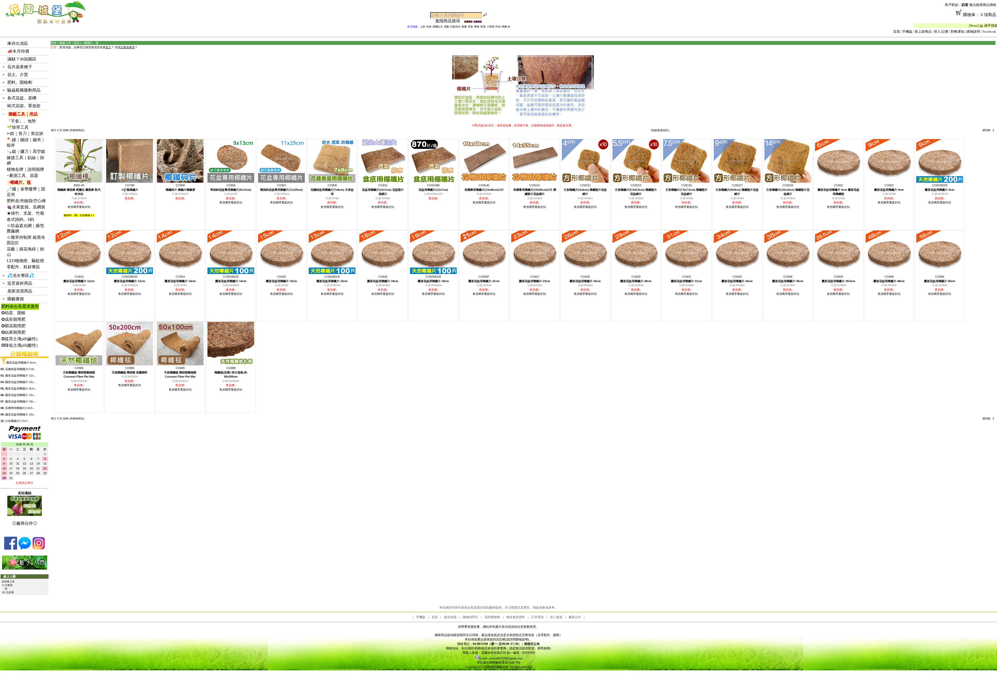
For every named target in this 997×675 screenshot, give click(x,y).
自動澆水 (455, 26)
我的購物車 (492, 617)
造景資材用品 (19, 283)
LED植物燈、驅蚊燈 (25, 260)
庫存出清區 (17, 43)
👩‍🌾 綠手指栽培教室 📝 (958, 26)
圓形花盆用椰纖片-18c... (20, 401)
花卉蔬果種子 (19, 67)
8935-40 (78, 189)
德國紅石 (438, 26)
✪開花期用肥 (13, 326)
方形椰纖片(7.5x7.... (18, 420)
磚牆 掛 (506, 26)
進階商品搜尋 (449, 21)
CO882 (79, 372)
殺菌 (464, 26)
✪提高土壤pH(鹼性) (19, 339)
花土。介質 (17, 74)
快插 (429, 26)
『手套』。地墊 (21, 121)
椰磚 (476, 26)
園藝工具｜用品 (23, 114)
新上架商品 (923, 31)
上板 (422, 26)
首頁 (896, 31)
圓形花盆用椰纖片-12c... (20, 375)
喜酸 (446, 26)
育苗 (470, 26)
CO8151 (585, 189)
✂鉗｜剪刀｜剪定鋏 (25, 133)
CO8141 (534, 189)
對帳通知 (957, 31)
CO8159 (788, 189)
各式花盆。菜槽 (21, 98)
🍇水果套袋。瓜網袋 (26, 207)
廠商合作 (575, 617)
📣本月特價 (18, 51)
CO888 (230, 372)
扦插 (498, 26)
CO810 (383, 189)
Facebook (989, 31)
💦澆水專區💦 (20, 275)
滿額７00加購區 (21, 59)
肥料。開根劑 (19, 82)
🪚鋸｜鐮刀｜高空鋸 (26, 151)
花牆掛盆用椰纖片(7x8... (20, 369)
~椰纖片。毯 (19, 182)
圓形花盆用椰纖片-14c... (20, 395)
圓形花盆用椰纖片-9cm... (21, 388)
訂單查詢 (537, 617)
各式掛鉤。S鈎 (20, 219)
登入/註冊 (941, 31)
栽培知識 (450, 617)
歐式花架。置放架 (24, 106)
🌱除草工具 (18, 127)
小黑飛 (490, 26)
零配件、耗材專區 (23, 267)
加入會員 (556, 617)
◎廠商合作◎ (24, 523)
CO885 (180, 372)
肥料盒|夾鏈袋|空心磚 (26, 201)
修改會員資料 (515, 617)
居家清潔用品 (19, 291)
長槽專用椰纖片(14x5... (20, 408)
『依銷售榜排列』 (660, 130)
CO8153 (636, 189)
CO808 (332, 189)
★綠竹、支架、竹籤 (25, 213)
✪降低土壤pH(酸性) (19, 345)
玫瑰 (483, 26)
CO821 (838, 189)
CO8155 (686, 189)
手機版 (907, 31)
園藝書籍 (15, 299)
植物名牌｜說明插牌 (25, 169)
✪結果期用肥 (13, 332)
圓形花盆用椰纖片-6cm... (22, 362)
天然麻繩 (85, 215)
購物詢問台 (470, 617)
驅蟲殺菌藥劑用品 (24, 90)
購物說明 (973, 31)
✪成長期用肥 (13, 319)
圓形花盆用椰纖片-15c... (20, 382)
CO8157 (737, 189)
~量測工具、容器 (22, 175)
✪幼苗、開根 (13, 313)
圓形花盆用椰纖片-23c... (20, 414)
